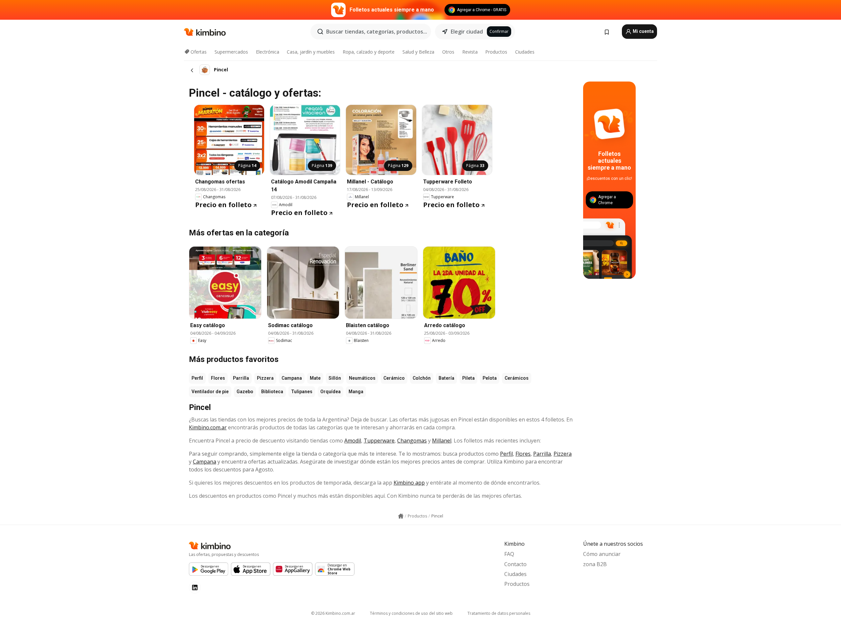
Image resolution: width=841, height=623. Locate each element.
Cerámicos (517, 378)
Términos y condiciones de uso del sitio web (411, 613)
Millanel (441, 440)
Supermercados (231, 52)
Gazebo (245, 391)
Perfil (197, 378)
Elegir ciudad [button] (467, 31)
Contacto (515, 564)
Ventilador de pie (210, 391)
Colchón (422, 378)
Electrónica (267, 52)
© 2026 (333, 613)
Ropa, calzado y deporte (369, 52)
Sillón (335, 378)
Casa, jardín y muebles (311, 52)
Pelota (490, 378)
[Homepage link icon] (400, 516)
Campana (292, 378)
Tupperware (379, 440)
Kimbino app (409, 482)
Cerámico (394, 378)
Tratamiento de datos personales (498, 613)
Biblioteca (272, 391)
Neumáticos (362, 378)
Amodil (352, 440)
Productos (496, 52)
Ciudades (524, 52)
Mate (315, 378)
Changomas (412, 440)
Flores (218, 378)
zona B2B (595, 564)
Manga (356, 391)
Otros (448, 52)
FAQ (509, 554)
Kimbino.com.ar (208, 427)
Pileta (468, 378)
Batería (446, 378)
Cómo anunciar (602, 554)
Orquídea (330, 391)
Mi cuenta (643, 31)
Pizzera (265, 378)
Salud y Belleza (418, 52)
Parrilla (241, 378)
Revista (470, 52)
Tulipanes (301, 391)
